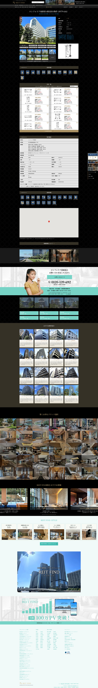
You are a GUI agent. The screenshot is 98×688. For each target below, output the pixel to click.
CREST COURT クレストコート (25, 661)
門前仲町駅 (55, 634)
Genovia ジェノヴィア (23, 658)
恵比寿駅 (54, 633)
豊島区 (41, 641)
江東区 (41, 633)
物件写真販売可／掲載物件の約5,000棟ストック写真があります (38, 61)
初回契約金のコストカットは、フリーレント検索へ (48, 623)
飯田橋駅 (54, 639)
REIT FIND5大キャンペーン (48, 543)
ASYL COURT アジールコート (25, 666)
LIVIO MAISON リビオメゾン (24, 674)
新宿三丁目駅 (39, 147)
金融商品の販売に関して (69, 644)
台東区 (41, 638)
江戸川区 (37, 649)
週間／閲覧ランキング (69, 633)
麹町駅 (54, 642)
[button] (43, 514)
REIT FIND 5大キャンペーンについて (71, 631)
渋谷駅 (54, 631)
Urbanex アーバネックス (24, 641)
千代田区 (42, 634)
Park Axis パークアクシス (24, 631)
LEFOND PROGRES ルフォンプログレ (26, 642)
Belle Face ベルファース (24, 676)
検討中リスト (67, 641)
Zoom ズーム (22, 672)
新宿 (34, 142)
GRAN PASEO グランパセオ (24, 655)
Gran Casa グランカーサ (24, 663)
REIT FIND (16, 5)
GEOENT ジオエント (23, 677)
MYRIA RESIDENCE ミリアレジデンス (26, 653)
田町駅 (48, 639)
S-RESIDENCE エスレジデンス (25, 657)
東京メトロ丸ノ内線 (32, 147)
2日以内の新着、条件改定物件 (70, 639)
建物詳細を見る (24, 67)
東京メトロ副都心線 (32, 146)
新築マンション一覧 (68, 638)
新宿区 (32, 142)
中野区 (37, 644)
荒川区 (41, 642)
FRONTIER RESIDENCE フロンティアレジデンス (27, 669)
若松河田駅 (36, 150)
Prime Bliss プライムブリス (24, 679)
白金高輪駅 (49, 638)
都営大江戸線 (30, 144)
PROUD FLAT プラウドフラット (25, 638)
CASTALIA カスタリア (23, 644)
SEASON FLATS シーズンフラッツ (26, 650)
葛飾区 (41, 647)
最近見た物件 (90, 158)
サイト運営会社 (67, 649)
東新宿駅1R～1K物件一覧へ (44, 313)
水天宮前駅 (49, 644)
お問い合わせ (59, 277)
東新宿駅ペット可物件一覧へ (25, 318)
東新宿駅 (36, 144)
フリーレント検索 (68, 634)
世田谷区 (42, 639)
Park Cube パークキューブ (24, 639)
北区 (36, 642)
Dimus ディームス (23, 647)
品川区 (37, 636)
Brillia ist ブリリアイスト (24, 649)
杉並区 (41, 644)
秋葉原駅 (54, 649)
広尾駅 (48, 636)
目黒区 (41, 636)
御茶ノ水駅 (55, 647)
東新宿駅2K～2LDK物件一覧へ (65, 313)
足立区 (37, 647)
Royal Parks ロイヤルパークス (25, 660)
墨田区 (37, 639)
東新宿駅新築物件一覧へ (24, 313)
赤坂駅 (48, 634)
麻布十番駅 (49, 631)
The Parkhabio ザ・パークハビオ (25, 636)
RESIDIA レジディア (23, 633)
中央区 (41, 631)
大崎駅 (54, 644)
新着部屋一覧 (67, 636)
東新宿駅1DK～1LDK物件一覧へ (45, 318)
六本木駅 (48, 633)
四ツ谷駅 (54, 641)
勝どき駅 (48, 641)
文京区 (37, 638)
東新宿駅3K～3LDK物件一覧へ (64, 318)
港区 (36, 631)
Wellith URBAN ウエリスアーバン (25, 671)
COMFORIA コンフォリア (24, 634)
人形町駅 (48, 642)
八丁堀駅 (48, 647)
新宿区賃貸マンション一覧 (23, 5)
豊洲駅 (54, 636)
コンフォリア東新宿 (32, 5)
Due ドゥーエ (22, 652)
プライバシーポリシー (69, 642)
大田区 (37, 641)
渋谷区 (37, 633)
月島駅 (48, 649)
